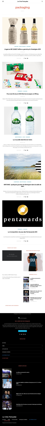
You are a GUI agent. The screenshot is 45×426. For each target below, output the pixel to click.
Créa (3, 345)
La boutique (5, 358)
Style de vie (5, 348)
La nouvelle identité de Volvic (22, 140)
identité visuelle (22, 46)
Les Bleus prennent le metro (22, 372)
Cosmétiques (16, 181)
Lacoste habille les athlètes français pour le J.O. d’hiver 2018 (35, 285)
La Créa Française (22, 1)
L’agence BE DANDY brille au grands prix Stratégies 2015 (22, 49)
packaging (29, 46)
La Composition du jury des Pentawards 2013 (22, 232)
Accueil (4, 342)
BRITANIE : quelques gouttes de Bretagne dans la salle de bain (22, 185)
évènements (20, 91)
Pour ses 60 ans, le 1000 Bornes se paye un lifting (22, 94)
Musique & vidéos (23, 419)
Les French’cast (6, 355)
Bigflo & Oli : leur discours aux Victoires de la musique (36, 292)
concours (16, 46)
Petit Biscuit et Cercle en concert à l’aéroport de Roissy (36, 298)
